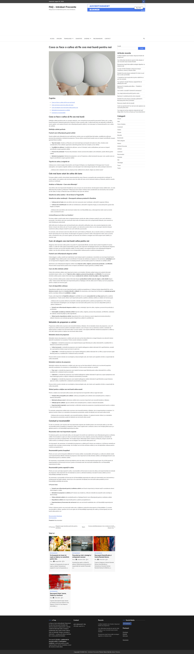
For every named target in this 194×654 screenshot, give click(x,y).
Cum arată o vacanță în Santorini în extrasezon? (129, 90)
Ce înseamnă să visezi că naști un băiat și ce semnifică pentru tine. (59, 557)
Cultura (119, 129)
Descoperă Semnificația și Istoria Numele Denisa (103, 556)
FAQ (96, 559)
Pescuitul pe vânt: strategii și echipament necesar (81, 556)
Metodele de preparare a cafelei (61, 110)
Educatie (119, 135)
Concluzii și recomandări (58, 112)
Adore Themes (116, 652)
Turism (119, 168)
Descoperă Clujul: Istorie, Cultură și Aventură (58, 594)
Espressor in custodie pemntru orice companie (128, 96)
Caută (119, 46)
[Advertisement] (97, 24)
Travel (118, 165)
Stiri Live (125, 636)
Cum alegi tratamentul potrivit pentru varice (128, 93)
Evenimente (120, 138)
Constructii (120, 127)
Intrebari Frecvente (122, 146)
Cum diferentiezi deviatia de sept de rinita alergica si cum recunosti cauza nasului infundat (108, 630)
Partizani (125, 632)
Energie (125, 634)
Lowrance (119, 151)
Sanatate (79, 38)
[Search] (144, 38)
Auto (118, 121)
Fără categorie (121, 140)
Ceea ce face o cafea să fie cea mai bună (63, 102)
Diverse (86, 38)
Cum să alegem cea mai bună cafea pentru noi (65, 107)
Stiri (118, 160)
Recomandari (97, 38)
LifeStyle (119, 149)
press (51, 561)
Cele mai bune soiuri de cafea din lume (62, 105)
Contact (108, 38)
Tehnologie (68, 38)
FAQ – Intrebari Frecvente (62, 7)
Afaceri (59, 38)
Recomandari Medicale (55, 516)
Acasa (52, 38)
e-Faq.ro (51, 623)
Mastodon (125, 640)
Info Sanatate (53, 518)
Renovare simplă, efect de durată (125, 103)
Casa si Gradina (121, 124)
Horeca (119, 143)
